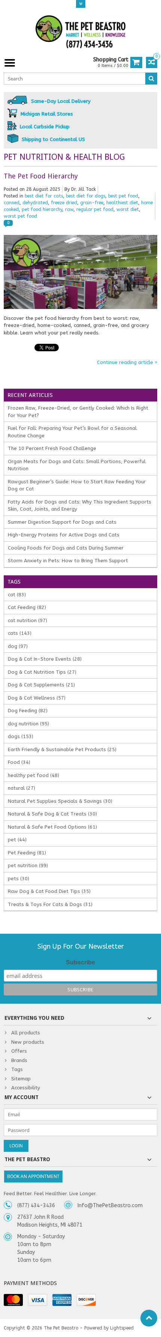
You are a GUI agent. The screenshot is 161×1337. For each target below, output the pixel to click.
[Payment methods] (13, 1300)
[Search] (151, 79)
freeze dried (64, 202)
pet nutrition (28, 865)
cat (17, 594)
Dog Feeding (28, 710)
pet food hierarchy (42, 209)
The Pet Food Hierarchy (41, 176)
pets (18, 878)
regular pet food (94, 209)
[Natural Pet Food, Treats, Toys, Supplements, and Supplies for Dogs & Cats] (80, 32)
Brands (19, 1060)
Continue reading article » (127, 362)
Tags (17, 1069)
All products (25, 1032)
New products (27, 1042)
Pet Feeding (27, 853)
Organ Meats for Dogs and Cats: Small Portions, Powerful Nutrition (77, 465)
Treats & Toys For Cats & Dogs (50, 904)
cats (19, 633)
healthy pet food (33, 775)
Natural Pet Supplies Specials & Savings (60, 801)
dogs (20, 736)
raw (69, 209)
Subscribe (80, 962)
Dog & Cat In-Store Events (45, 659)
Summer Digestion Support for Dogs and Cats (62, 522)
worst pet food (20, 216)
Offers (19, 1051)
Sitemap (21, 1078)
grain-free (91, 202)
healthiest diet (122, 202)
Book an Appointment (33, 1176)
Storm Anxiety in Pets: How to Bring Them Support (68, 560)
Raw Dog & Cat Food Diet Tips (49, 891)
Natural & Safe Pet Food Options (52, 827)
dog (18, 646)
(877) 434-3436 (36, 1205)
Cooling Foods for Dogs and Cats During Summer (66, 548)
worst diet (127, 209)
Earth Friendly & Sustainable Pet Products (62, 749)
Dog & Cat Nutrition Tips (42, 672)
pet (17, 839)
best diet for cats (44, 196)
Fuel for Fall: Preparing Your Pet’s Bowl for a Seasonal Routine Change (72, 431)
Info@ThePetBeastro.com (110, 1205)
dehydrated (35, 202)
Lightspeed (122, 1328)
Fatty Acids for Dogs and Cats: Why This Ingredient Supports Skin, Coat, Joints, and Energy (79, 505)
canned (11, 202)
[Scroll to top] (148, 1318)
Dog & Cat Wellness (37, 698)
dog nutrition (28, 723)
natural (21, 788)
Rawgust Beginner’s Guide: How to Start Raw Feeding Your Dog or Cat (77, 485)
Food (19, 762)
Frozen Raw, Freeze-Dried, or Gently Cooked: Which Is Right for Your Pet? (78, 411)
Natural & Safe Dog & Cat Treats (52, 814)
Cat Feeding (27, 607)
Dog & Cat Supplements (41, 685)
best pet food (123, 196)
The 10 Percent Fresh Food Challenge (52, 448)
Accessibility (25, 1087)
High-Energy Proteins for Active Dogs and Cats (63, 535)
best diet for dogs (85, 196)
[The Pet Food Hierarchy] (80, 238)
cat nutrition (27, 620)
